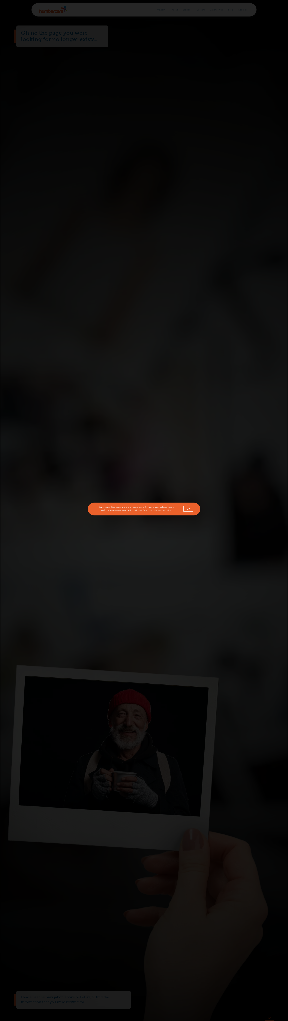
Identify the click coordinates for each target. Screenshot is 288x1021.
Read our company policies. (157, 510)
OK (188, 508)
